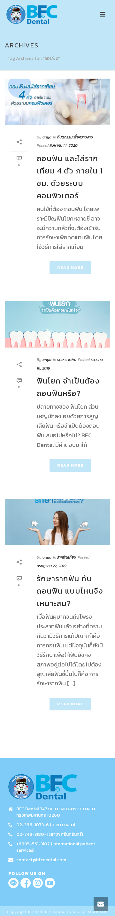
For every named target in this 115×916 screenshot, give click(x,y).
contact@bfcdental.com (41, 860)
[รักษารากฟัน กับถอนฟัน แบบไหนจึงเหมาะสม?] (57, 522)
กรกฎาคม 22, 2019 (51, 566)
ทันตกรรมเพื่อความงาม (75, 137)
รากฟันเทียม (66, 557)
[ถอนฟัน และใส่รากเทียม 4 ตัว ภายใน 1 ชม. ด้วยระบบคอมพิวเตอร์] (57, 102)
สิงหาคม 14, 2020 (64, 145)
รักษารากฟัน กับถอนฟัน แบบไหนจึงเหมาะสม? (70, 591)
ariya (46, 137)
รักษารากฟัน (66, 360)
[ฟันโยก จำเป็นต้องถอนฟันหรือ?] (57, 324)
